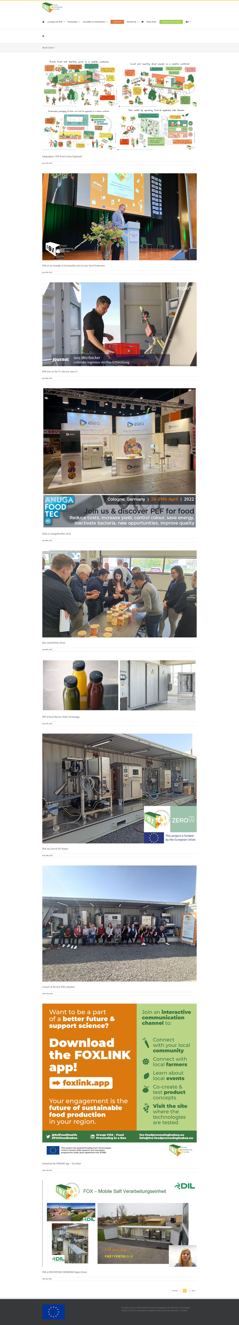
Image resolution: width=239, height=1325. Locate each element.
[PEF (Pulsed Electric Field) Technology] (119, 686)
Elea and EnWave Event (119, 591)
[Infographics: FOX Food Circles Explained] (119, 105)
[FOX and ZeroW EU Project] (119, 788)
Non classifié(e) (126, 328)
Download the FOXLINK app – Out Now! (119, 1077)
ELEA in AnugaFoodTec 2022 (119, 455)
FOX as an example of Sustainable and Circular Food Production (119, 213)
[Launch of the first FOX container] (119, 923)
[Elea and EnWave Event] (119, 593)
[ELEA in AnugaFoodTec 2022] (119, 458)
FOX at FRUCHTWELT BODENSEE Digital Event (119, 1220)
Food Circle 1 (100, 109)
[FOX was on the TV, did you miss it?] (119, 324)
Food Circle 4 (126, 109)
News (141, 109)
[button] (43, 36)
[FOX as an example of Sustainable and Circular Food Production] (119, 216)
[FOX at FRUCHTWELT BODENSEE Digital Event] (119, 1223)
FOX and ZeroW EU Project (119, 785)
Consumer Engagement (99, 1085)
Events (100, 221)
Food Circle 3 (118, 109)
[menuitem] (188, 22)
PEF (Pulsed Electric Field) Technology (119, 682)
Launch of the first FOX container (119, 920)
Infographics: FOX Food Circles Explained (119, 102)
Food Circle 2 (109, 109)
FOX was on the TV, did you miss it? (119, 321)
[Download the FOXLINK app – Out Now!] (119, 1081)
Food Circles (135, 109)
